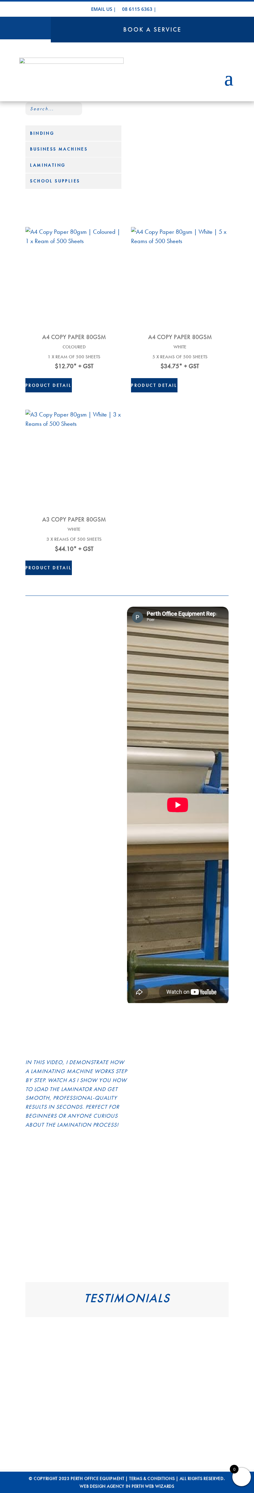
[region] (127, 1381)
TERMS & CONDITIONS (152, 1478)
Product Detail (48, 385)
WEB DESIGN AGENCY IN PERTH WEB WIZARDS (127, 1486)
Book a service (152, 29)
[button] (35, 1377)
